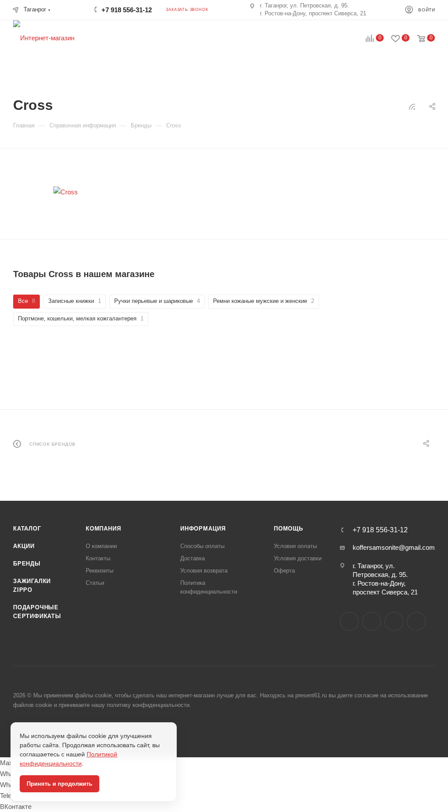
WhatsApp (416, 621)
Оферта (284, 570)
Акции (24, 546)
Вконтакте (349, 621)
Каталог (27, 528)
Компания (103, 528)
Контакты (98, 558)
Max (371, 621)
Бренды (27, 563)
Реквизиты (99, 570)
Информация (203, 528)
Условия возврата (204, 570)
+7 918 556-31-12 (127, 10)
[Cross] (65, 192)
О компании (101, 546)
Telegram (394, 621)
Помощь (288, 528)
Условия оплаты (295, 546)
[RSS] (412, 106)
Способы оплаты (202, 546)
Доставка (192, 558)
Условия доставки (298, 558)
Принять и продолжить (59, 783)
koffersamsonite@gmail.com (394, 547)
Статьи (95, 583)
